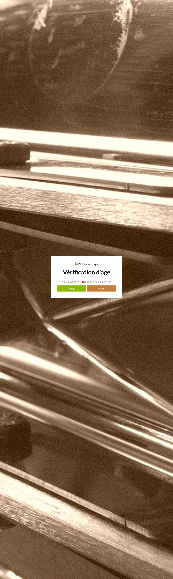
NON (101, 288)
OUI (71, 288)
